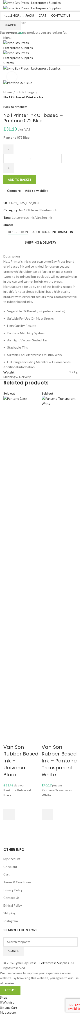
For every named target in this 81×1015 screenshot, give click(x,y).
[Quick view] (9, 826)
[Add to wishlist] (9, 803)
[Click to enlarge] (12, 77)
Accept (10, 990)
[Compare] (9, 738)
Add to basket (20, 179)
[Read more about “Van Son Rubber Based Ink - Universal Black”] (9, 814)
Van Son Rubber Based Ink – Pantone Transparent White (59, 761)
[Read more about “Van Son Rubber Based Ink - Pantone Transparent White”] (47, 814)
